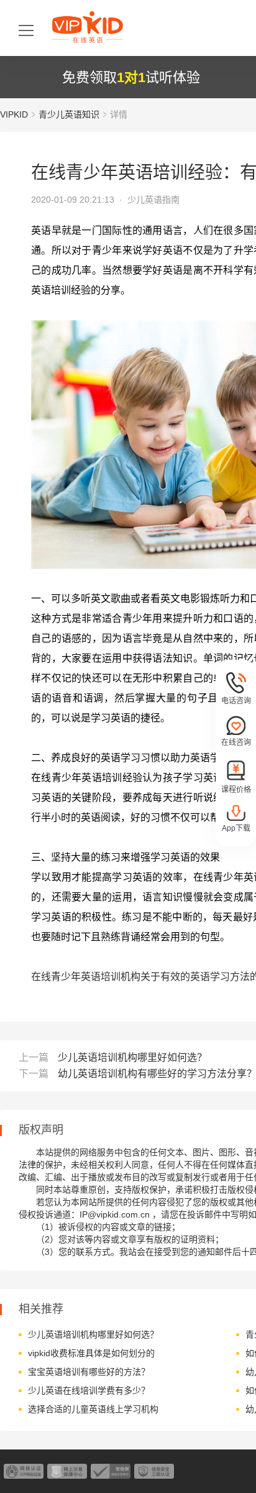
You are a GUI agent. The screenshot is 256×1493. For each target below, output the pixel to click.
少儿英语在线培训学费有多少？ (89, 1390)
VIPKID (14, 114)
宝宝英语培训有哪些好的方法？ (89, 1372)
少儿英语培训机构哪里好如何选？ (132, 1057)
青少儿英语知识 (69, 114)
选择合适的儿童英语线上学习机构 (93, 1409)
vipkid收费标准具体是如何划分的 (91, 1353)
